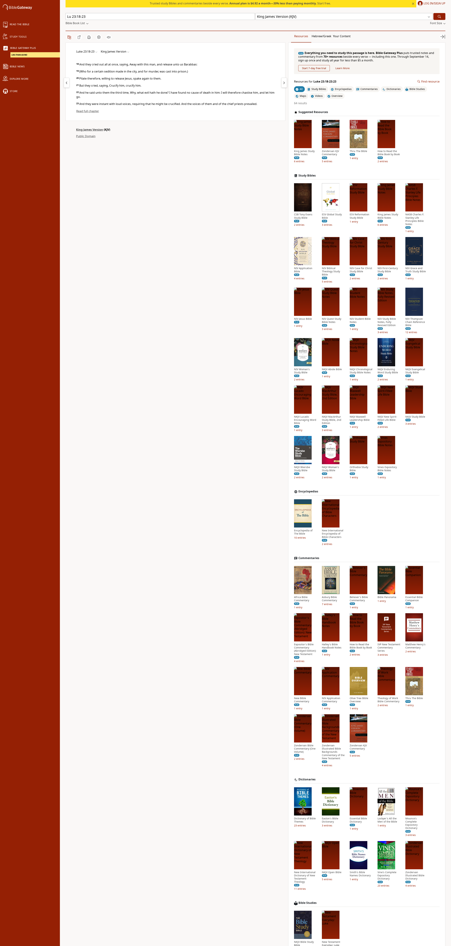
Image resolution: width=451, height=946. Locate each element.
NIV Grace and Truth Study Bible (415, 270)
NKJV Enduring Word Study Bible (388, 371)
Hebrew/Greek (321, 36)
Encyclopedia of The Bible (303, 532)
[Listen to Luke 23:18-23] (109, 37)
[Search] (439, 16)
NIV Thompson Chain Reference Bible (415, 322)
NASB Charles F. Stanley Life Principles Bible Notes (414, 219)
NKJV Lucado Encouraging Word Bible (305, 420)
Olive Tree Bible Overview (359, 700)
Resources (301, 36)
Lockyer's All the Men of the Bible (387, 820)
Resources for (315, 81)
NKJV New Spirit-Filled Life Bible (387, 418)
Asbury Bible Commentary (329, 599)
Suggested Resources (313, 112)
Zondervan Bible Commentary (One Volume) (305, 748)
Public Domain (85, 136)
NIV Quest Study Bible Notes (331, 320)
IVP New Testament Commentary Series (389, 647)
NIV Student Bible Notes (360, 320)
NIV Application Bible (303, 270)
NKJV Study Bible (415, 416)
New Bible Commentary (301, 700)
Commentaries (308, 558)
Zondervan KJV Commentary (330, 153)
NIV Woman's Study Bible (302, 371)
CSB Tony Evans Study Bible (303, 216)
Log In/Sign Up (434, 3)
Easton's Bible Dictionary (330, 820)
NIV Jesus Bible (303, 318)
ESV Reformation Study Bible (359, 216)
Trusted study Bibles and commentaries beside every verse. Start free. (240, 3)
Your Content (342, 36)
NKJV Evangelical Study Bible (415, 371)
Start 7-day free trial (314, 68)
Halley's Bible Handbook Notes (331, 646)
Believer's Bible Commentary (359, 599)
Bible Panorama (387, 597)
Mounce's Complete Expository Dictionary (411, 823)
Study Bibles (307, 175)
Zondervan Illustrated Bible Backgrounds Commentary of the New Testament (333, 752)
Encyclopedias (308, 491)
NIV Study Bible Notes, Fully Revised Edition (387, 322)
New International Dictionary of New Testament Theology (305, 877)
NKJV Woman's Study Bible (330, 469)
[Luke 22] (66, 83)
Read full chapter (87, 111)
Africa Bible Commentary (301, 599)
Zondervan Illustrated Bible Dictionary (414, 875)
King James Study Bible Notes (304, 153)
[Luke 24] (284, 83)
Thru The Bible (358, 151)
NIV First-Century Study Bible (388, 270)
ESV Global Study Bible (332, 216)
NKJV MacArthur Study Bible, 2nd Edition (331, 420)
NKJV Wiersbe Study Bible (302, 469)
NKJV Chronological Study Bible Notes (361, 371)
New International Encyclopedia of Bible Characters (332, 533)
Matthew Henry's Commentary (415, 646)
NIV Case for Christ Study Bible (361, 270)
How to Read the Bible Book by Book (389, 153)
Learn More (342, 68)
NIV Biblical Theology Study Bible (331, 271)
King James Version (89, 130)
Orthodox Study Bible (359, 469)
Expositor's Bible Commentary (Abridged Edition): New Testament (305, 649)
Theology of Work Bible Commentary (388, 700)
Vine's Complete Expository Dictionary (387, 875)
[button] (430, 3)
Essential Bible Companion (414, 599)
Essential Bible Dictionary (358, 820)
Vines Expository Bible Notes (387, 469)
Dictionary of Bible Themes (305, 820)
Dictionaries (307, 779)
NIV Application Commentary (331, 700)
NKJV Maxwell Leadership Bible (360, 418)
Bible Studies (307, 903)
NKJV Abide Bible (332, 369)
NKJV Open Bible (331, 872)
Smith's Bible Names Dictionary (360, 874)
